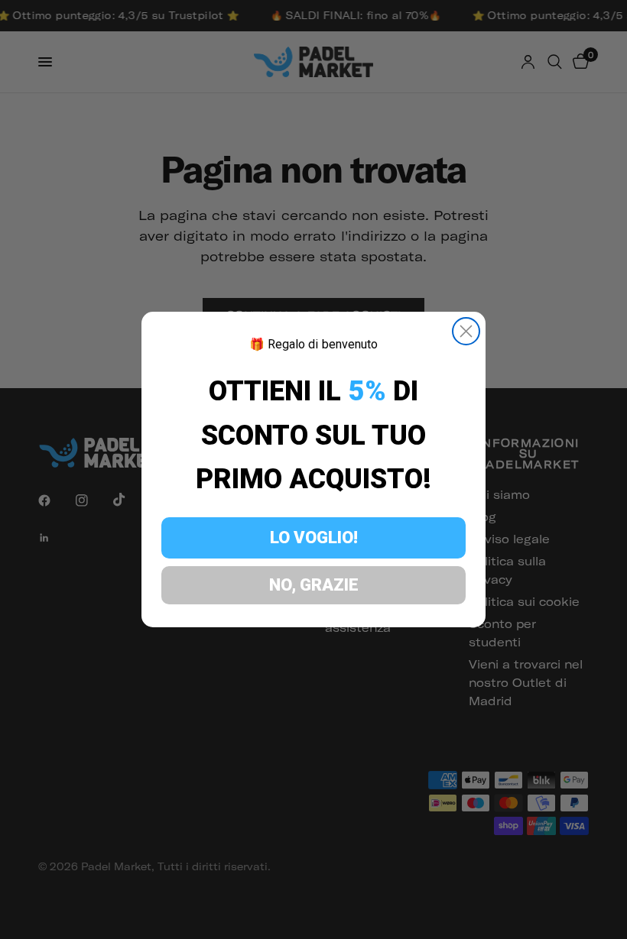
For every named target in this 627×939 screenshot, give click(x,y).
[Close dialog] (466, 331)
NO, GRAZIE (314, 584)
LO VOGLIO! (314, 537)
